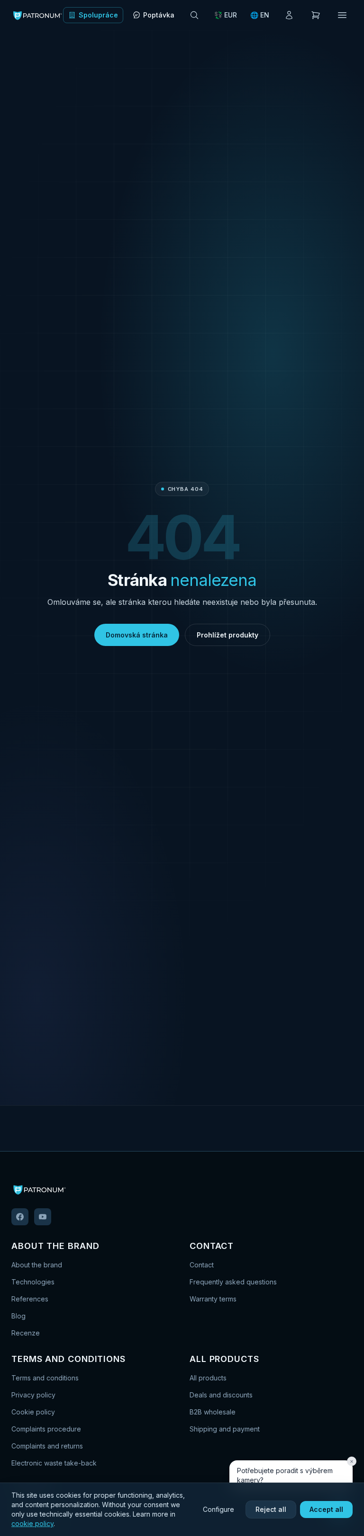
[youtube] (42, 1216)
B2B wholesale (213, 1412)
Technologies (33, 1282)
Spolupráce (98, 15)
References (29, 1299)
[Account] (289, 15)
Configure (218, 1509)
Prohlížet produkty (227, 635)
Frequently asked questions (233, 1282)
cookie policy (32, 1523)
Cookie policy (33, 1412)
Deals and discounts (221, 1395)
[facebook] (19, 1216)
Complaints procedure (46, 1429)
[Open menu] (342, 15)
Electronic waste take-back (54, 1463)
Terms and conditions (45, 1378)
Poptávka (158, 15)
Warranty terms (213, 1299)
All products (208, 1378)
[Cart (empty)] (315, 15)
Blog (18, 1316)
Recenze (25, 1333)
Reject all (270, 1509)
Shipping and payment (225, 1429)
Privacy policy (33, 1395)
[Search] (194, 15)
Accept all (326, 1509)
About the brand (36, 1265)
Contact (202, 1265)
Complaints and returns (47, 1446)
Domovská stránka (137, 635)
